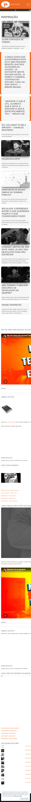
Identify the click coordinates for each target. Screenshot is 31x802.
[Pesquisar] (15, 10)
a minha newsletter (10, 422)
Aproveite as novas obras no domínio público (13, 192)
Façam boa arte (11, 159)
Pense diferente (12, 305)
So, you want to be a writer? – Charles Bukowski (14, 127)
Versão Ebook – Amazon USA (8, 498)
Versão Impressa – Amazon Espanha (10, 490)
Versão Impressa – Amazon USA (9, 493)
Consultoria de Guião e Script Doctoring (11, 563)
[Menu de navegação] (28, 4)
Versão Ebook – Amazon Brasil (8, 495)
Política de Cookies (18, 796)
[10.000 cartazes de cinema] (15, 29)
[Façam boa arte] (15, 148)
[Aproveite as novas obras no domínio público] (15, 179)
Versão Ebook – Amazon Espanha (9, 501)
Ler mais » (25, 262)
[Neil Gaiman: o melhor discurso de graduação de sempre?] (15, 275)
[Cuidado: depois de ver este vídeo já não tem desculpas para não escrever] (15, 236)
